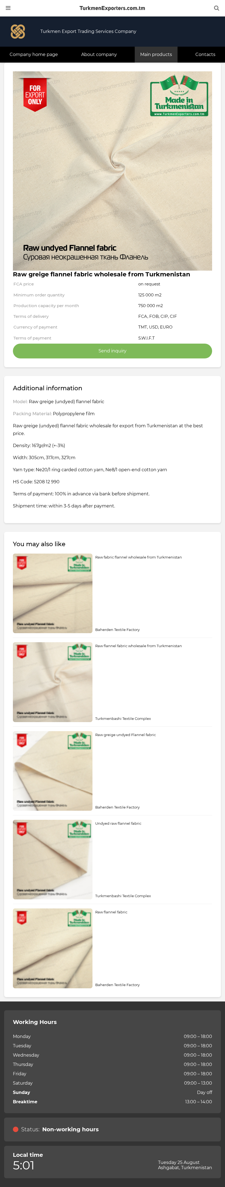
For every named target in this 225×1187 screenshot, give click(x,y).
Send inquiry (112, 350)
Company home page (34, 54)
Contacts (205, 54)
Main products (156, 54)
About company (99, 54)
